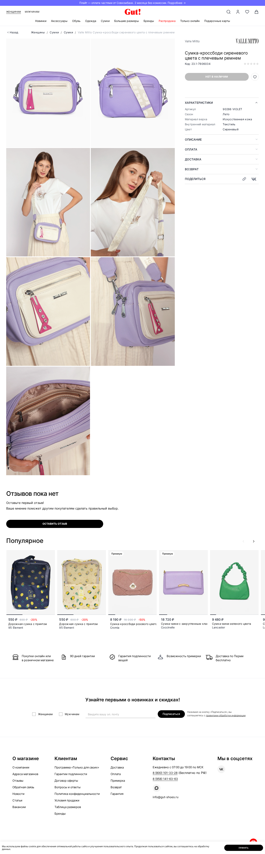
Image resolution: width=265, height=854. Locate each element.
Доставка (193, 159)
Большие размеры (126, 20)
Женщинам (13, 11)
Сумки (105, 20)
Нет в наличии (216, 76)
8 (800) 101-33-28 (165, 773)
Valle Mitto (192, 41)
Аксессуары (59, 20)
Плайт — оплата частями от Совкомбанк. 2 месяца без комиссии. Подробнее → (132, 2)
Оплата (191, 149)
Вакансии (19, 807)
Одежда (90, 20)
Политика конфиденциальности (77, 794)
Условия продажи (67, 800)
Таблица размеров (68, 807)
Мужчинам (32, 11)
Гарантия (117, 794)
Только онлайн (190, 20)
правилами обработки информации (226, 715)
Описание (193, 139)
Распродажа (167, 20)
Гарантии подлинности (71, 774)
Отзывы (17, 780)
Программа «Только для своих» (77, 767)
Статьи (17, 800)
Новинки (40, 20)
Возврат (192, 169)
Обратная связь (23, 787)
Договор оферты (66, 780)
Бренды (149, 20)
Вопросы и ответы (68, 787)
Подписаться (171, 714)
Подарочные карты (217, 20)
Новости (18, 794)
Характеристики (199, 103)
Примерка (118, 780)
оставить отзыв (54, 523)
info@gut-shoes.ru (165, 797)
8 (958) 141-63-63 (165, 779)
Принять (244, 848)
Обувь (76, 20)
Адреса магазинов (25, 774)
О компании (20, 767)
